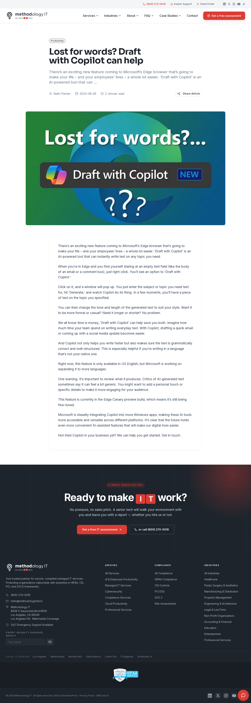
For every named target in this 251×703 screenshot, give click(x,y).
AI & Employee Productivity (121, 579)
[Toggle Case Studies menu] (179, 15)
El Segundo (127, 656)
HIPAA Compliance (166, 579)
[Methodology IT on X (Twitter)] (229, 4)
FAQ (147, 15)
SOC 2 (158, 597)
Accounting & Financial (218, 621)
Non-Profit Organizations (219, 615)
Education (210, 627)
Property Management (218, 597)
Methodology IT (23, 695)
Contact (192, 15)
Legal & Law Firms (215, 609)
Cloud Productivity (116, 603)
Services (89, 15)
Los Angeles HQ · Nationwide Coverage (35, 618)
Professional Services (118, 609)
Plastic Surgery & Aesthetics (221, 585)
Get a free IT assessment (99, 529)
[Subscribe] (50, 642)
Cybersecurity (113, 591)
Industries (111, 15)
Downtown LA (144, 656)
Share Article (191, 93)
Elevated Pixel (69, 695)
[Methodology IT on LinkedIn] (224, 4)
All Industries (211, 573)
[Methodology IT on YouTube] (238, 4)
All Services (112, 573)
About (131, 15)
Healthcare (211, 579)
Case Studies (168, 15)
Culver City (111, 656)
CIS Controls (162, 585)
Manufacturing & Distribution (221, 591)
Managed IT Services (118, 585)
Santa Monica (93, 656)
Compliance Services (118, 597)
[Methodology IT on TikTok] (244, 4)
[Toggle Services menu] (97, 15)
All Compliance (164, 573)
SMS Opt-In (102, 695)
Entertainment (212, 633)
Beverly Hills (75, 656)
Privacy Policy (87, 695)
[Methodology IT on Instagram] (234, 4)
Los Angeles (39, 656)
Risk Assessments (165, 603)
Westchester (57, 656)
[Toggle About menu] (137, 15)
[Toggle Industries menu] (119, 15)
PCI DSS (160, 591)
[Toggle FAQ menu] (152, 15)
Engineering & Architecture (220, 603)
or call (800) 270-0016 (154, 529)
